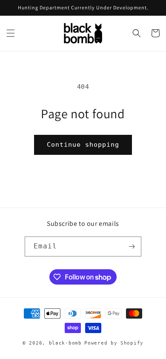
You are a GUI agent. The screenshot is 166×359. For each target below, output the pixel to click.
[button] (10, 33)
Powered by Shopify (113, 343)
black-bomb (65, 343)
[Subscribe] (131, 246)
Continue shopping (83, 144)
